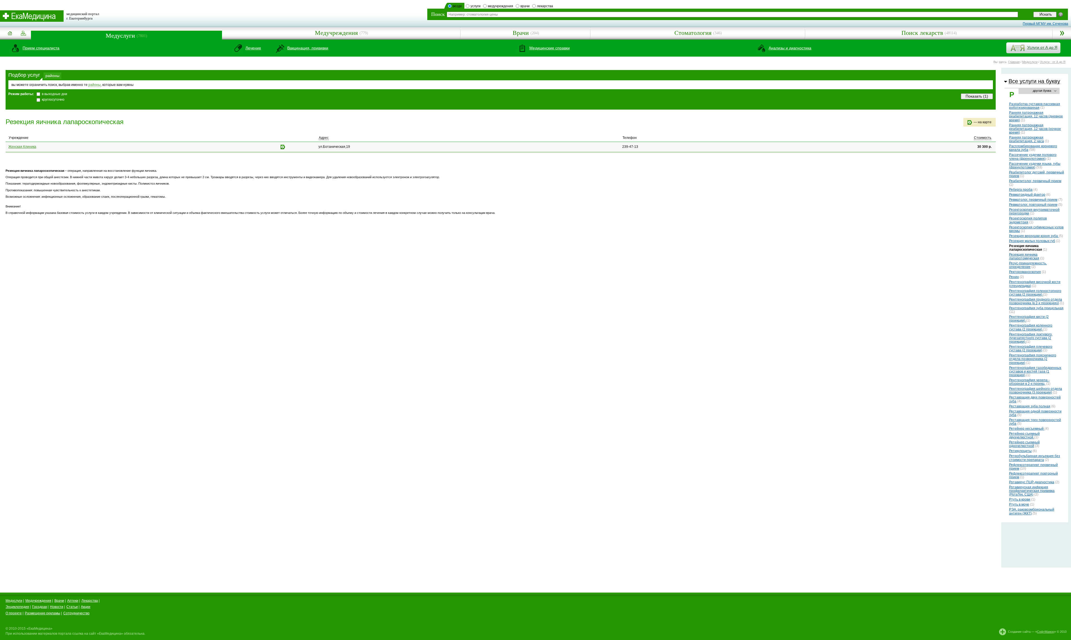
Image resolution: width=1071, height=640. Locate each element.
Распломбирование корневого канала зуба (1033, 148)
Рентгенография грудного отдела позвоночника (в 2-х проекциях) (1035, 301)
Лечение (253, 48)
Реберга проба (1021, 190)
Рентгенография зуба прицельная (1036, 308)
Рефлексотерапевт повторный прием (1033, 475)
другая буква (1042, 90)
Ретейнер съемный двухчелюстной (1024, 435)
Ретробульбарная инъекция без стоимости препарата (1034, 458)
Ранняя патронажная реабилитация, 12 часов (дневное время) (1036, 116)
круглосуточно (53, 100)
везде (457, 6)
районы (52, 75)
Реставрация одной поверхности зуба (1035, 413)
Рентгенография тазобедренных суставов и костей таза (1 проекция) (1035, 371)
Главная (1014, 62)
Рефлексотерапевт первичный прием (1033, 466)
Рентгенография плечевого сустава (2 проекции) (1030, 348)
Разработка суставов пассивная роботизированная (1034, 106)
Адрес (324, 138)
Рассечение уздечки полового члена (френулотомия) (1032, 156)
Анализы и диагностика (790, 48)
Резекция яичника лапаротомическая (1024, 256)
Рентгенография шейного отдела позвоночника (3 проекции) (1035, 390)
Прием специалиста (41, 48)
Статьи (72, 607)
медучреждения (500, 6)
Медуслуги (120, 35)
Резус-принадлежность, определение (1028, 265)
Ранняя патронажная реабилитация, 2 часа (1026, 139)
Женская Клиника (22, 147)
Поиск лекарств (922, 32)
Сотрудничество (76, 613)
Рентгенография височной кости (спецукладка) (1034, 284)
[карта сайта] (23, 33)
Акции (85, 607)
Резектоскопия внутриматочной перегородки (1034, 211)
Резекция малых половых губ (1032, 241)
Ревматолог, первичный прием (1033, 200)
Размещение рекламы (42, 613)
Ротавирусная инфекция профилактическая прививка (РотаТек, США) (1032, 490)
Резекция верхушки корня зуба (1034, 236)
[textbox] (732, 14)
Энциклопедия (17, 607)
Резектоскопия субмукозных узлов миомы (1036, 229)
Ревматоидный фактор (1027, 195)
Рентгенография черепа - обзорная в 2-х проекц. (1029, 382)
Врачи (521, 32)
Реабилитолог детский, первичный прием (1036, 174)
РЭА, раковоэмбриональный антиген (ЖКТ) (1031, 511)
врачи (525, 6)
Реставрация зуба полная (1029, 406)
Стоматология (692, 32)
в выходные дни (54, 94)
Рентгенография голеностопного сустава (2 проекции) (1035, 292)
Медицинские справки (549, 48)
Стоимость (982, 138)
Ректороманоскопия (1025, 272)
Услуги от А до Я (1042, 47)
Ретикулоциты (1020, 451)
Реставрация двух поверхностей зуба (1035, 399)
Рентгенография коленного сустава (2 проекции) (1030, 327)
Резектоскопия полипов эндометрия (1028, 220)
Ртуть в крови (1019, 499)
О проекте (14, 613)
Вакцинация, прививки (307, 48)
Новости (56, 607)
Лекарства (89, 601)
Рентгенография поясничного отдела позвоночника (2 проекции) (1032, 358)
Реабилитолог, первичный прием (1035, 181)
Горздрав (39, 607)
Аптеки (72, 601)
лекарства (545, 6)
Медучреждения (336, 32)
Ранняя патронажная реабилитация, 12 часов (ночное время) (1035, 128)
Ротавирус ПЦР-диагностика (1031, 482)
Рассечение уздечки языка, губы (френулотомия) (1034, 165)
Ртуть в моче (1019, 504)
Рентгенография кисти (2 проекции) (1029, 318)
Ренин (1014, 277)
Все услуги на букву (1034, 81)
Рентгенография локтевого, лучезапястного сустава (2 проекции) (1031, 338)
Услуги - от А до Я (1052, 62)
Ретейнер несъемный (1027, 429)
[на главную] (9, 35)
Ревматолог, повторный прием (1033, 205)
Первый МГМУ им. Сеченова (1045, 24)
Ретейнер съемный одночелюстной (1024, 444)
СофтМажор (1045, 631)
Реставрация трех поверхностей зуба (1035, 422)
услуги (476, 6)
